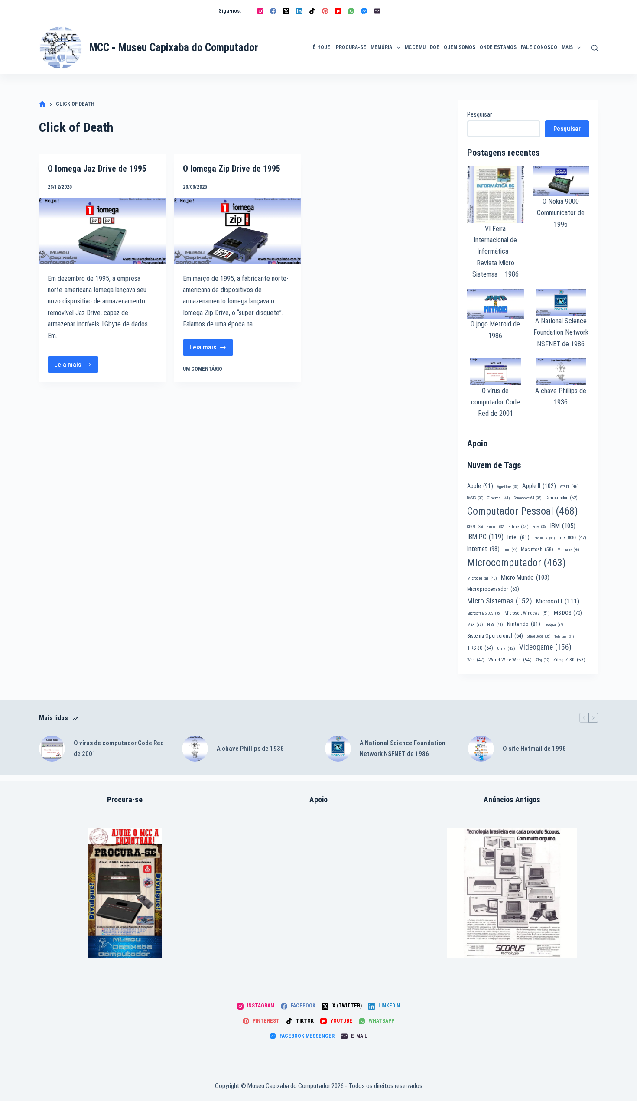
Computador (561, 498)
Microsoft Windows (527, 613)
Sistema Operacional (495, 636)
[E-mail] (377, 11)
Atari (569, 486)
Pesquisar (479, 114)
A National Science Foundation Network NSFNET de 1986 (560, 332)
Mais (567, 47)
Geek (539, 526)
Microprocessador (493, 589)
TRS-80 (480, 648)
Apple (480, 485)
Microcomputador (516, 563)
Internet (483, 549)
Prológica (553, 624)
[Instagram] (260, 11)
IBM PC (485, 537)
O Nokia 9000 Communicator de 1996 (561, 212)
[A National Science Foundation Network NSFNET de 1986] (338, 749)
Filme (518, 526)
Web (475, 660)
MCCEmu (415, 47)
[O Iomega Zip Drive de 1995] (237, 231)
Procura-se (351, 47)
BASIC (475, 498)
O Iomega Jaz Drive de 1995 (97, 168)
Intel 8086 (544, 538)
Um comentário (202, 369)
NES (495, 624)
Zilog (542, 660)
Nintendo (523, 623)
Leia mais (74, 367)
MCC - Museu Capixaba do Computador (173, 47)
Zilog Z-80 (569, 660)
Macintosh (537, 549)
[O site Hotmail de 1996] (481, 749)
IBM (562, 526)
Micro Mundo (525, 577)
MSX (475, 624)
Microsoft (557, 601)
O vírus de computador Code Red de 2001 (495, 402)
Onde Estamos (498, 47)
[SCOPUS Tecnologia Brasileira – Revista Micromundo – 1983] (512, 893)
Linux (510, 549)
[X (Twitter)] (286, 11)
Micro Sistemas (499, 600)
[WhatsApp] (351, 11)
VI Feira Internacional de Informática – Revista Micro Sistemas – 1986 (495, 252)
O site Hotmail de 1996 (534, 748)
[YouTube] (338, 11)
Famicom (495, 526)
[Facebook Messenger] (364, 11)
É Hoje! (322, 47)
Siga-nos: (229, 10)
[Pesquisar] (595, 48)
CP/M (475, 526)
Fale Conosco (539, 47)
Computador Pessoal (522, 511)
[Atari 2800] (125, 893)
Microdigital (482, 578)
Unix (506, 648)
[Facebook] (273, 11)
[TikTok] (312, 11)
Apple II (539, 486)
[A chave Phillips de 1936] (195, 749)
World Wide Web (510, 660)
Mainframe (568, 549)
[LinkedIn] (299, 11)
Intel (518, 537)
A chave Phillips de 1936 (250, 748)
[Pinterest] (325, 11)
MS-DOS (568, 612)
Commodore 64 (527, 498)
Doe (434, 47)
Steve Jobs (538, 636)
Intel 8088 (572, 538)
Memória (381, 47)
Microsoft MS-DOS (483, 613)
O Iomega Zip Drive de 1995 (231, 168)
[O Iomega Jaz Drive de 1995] (102, 231)
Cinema (498, 497)
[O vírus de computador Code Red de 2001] (52, 749)
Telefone (564, 636)
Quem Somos (459, 47)
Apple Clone (507, 487)
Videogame (545, 647)
